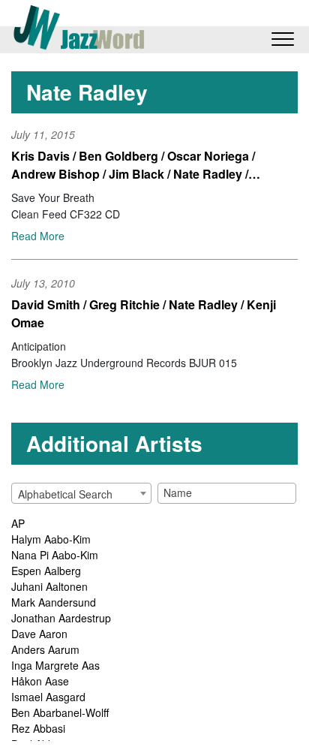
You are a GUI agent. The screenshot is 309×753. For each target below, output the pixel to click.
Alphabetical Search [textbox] (65, 493)
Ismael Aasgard (48, 696)
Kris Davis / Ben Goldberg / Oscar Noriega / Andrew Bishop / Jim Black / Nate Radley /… (135, 164)
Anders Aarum (45, 649)
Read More (37, 235)
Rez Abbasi (38, 728)
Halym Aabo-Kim (51, 539)
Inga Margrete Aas (55, 665)
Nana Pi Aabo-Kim (54, 554)
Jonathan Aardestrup (61, 617)
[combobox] (81, 493)
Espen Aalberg (46, 570)
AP (18, 523)
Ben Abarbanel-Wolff (60, 712)
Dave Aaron (39, 633)
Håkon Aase (40, 680)
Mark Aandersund (53, 602)
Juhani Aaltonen (49, 586)
